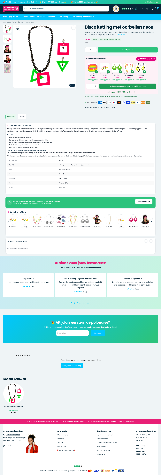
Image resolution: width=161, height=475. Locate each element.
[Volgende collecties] (151, 221)
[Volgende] (151, 241)
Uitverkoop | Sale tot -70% (84, 17)
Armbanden (30, 22)
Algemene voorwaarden (105, 435)
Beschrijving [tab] (11, 116)
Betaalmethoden (102, 439)
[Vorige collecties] (9, 221)
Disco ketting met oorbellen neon (13, 407)
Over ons (60, 442)
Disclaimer (60, 439)
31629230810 (15, 440)
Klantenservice (104, 431)
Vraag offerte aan (144, 201)
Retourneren (101, 454)
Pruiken (40, 17)
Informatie (62, 431)
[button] (94, 50)
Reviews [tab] (22, 116)
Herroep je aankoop (103, 450)
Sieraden (21, 22)
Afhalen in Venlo (62, 435)
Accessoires (28, 17)
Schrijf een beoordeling (71, 366)
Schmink (51, 17)
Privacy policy (61, 446)
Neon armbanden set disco (92, 74)
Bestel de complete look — (129, 86)
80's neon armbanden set (105, 74)
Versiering (64, 17)
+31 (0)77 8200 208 (13, 435)
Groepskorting (101, 446)
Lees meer (121, 35)
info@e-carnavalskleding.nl (16, 437)
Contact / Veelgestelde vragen (107, 442)
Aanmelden (98, 333)
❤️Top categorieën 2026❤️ (66, 450)
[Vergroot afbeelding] (73, 28)
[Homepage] (4, 22)
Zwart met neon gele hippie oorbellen (141, 74)
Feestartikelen (11, 22)
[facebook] (10, 446)
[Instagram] (4, 446)
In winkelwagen (127, 50)
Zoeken (106, 8)
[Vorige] (146, 241)
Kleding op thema (10, 17)
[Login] (151, 8)
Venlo (113, 107)
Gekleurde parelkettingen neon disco (129, 74)
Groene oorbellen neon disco (117, 74)
